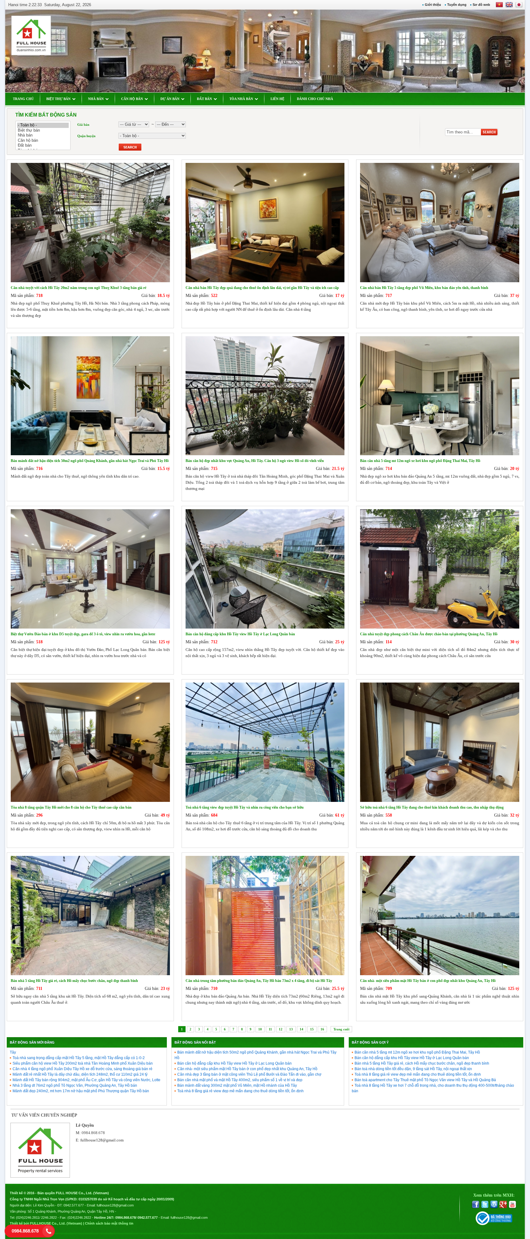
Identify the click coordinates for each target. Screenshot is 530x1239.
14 (301, 1029)
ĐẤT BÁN (204, 99)
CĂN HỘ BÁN (132, 99)
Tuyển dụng (457, 4)
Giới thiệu (433, 4)
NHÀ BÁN (96, 99)
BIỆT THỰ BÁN (58, 99)
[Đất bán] (43, 145)
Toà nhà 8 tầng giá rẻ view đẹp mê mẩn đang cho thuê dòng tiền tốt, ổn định (240, 1061)
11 (270, 1029)
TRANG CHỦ (23, 99)
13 (291, 1029)
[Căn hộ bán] (43, 140)
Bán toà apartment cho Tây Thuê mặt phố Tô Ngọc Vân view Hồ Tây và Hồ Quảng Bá (425, 1050)
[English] (508, 7)
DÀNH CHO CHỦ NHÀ (315, 99)
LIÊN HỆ (277, 99)
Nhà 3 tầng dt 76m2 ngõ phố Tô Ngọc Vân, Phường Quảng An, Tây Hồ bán (75, 1056)
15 (312, 1029)
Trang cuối (341, 1029)
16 (322, 1029)
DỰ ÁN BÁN (169, 99)
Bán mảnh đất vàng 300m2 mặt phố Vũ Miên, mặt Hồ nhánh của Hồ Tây (237, 1056)
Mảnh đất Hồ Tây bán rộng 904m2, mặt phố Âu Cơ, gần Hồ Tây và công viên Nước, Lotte (86, 1050)
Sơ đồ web (481, 4)
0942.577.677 (73, 1205)
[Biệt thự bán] (43, 130)
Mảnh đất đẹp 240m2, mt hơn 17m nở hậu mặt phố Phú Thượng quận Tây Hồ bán (81, 1061)
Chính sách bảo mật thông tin (109, 1223)
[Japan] (518, 7)
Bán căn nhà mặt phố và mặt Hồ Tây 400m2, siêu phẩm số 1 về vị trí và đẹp (239, 1050)
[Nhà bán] (43, 135)
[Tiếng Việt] (499, 7)
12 (280, 1029)
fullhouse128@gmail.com (102, 1140)
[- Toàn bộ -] (43, 125)
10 (260, 1029)
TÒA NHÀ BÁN (241, 99)
